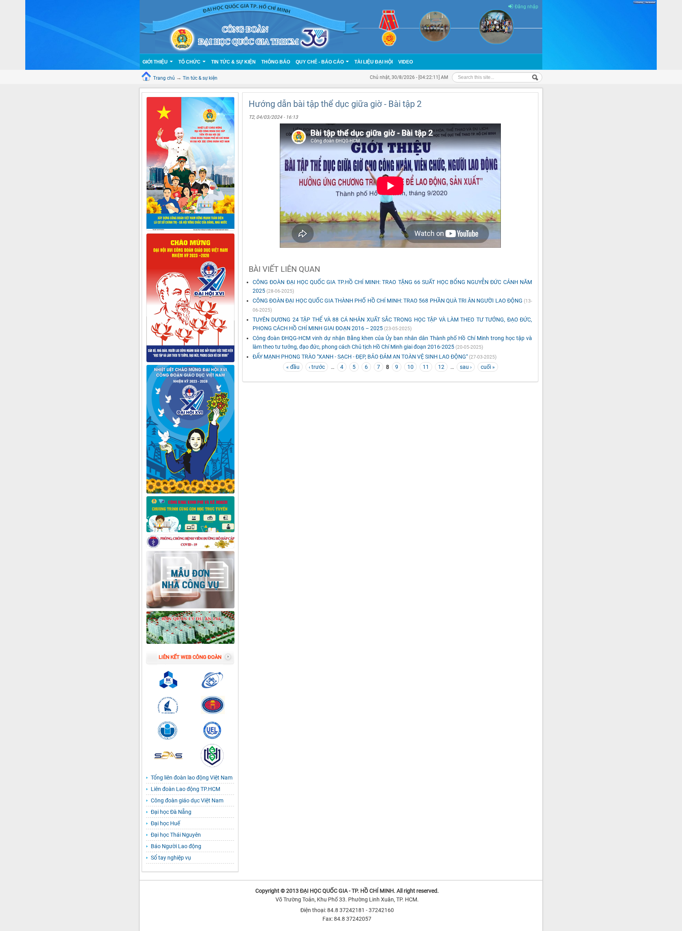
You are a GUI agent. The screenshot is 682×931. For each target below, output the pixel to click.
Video (405, 62)
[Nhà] (341, 26)
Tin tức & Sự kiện (233, 62)
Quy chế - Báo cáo (320, 62)
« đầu (293, 367)
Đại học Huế (165, 823)
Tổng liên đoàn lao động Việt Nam (191, 777)
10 (410, 367)
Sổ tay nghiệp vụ (171, 857)
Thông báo (275, 62)
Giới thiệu (155, 62)
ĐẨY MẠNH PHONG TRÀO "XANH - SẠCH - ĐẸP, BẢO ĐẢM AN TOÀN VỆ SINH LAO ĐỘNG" (360, 356)
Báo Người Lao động (176, 846)
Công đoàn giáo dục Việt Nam (187, 800)
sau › (466, 367)
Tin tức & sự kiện (200, 78)
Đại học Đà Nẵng (171, 812)
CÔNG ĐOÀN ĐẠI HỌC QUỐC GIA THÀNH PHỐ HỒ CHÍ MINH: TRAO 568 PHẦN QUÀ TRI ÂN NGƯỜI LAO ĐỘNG (388, 300)
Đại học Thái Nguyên (176, 835)
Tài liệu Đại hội (373, 62)
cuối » (488, 367)
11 (426, 367)
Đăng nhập (526, 6)
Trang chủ (164, 78)
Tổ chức (190, 62)
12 (441, 367)
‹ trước (317, 367)
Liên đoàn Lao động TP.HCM (185, 789)
